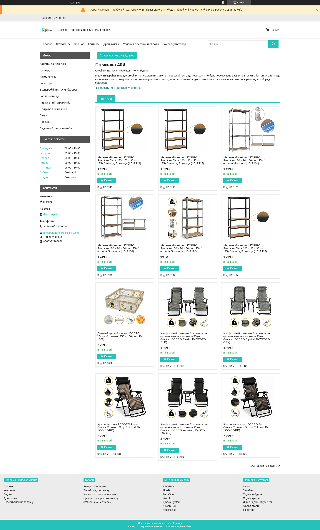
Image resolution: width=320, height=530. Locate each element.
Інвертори (46, 83)
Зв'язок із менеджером (97, 502)
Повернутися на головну (19, 502)
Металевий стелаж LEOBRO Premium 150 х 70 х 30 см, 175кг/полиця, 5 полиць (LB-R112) (180, 248)
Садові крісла (251, 498)
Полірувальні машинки (54, 109)
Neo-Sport (169, 494)
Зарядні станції (49, 96)
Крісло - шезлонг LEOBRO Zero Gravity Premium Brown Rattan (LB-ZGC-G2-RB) (245, 427)
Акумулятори (48, 76)
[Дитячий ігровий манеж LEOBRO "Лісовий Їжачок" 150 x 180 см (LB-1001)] (125, 306)
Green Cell (169, 505)
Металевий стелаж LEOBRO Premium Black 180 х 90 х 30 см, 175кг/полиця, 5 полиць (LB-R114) (245, 248)
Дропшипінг (11, 498)
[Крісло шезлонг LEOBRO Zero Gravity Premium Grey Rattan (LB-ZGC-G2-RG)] (125, 397)
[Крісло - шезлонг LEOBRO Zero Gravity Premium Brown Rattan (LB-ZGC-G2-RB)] (250, 397)
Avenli (166, 498)
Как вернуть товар (174, 44)
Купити (108, 180)
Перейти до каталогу (96, 490)
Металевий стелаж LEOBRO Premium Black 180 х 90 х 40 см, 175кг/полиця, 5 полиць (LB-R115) (182, 160)
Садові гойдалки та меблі (56, 128)
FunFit (167, 490)
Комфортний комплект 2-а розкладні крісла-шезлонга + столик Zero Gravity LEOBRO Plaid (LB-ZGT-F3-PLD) (183, 338)
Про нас (79, 44)
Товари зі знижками (95, 486)
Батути (44, 115)
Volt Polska (169, 509)
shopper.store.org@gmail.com (61, 232)
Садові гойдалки (253, 494)
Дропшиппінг (111, 44)
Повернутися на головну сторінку (119, 87)
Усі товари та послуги (264, 465)
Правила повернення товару (101, 498)
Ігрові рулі (46, 70)
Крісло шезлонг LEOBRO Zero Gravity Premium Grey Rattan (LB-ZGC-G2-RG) (118, 427)
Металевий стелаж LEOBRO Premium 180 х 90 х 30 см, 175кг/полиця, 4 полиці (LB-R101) (243, 160)
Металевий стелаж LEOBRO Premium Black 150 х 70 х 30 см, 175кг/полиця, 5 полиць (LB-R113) (119, 160)
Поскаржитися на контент (150, 526)
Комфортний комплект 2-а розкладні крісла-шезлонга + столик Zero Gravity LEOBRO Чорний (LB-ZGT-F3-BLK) (183, 429)
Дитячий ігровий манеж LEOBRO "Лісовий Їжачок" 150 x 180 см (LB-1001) (119, 336)
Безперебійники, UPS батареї (58, 89)
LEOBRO (168, 486)
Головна (46, 44)
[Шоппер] (47, 29)
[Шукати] (273, 44)
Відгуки (8, 494)
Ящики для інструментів (55, 102)
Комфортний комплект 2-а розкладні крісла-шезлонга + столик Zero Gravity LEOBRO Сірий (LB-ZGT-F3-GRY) (246, 338)
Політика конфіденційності (179, 526)
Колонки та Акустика (53, 63)
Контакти (93, 44)
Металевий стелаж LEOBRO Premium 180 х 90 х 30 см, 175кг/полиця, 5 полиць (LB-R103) (118, 248)
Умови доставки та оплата (100, 494)
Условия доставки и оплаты (141, 44)
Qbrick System (171, 502)
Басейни (45, 121)
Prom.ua (177, 523)
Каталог (61, 44)
